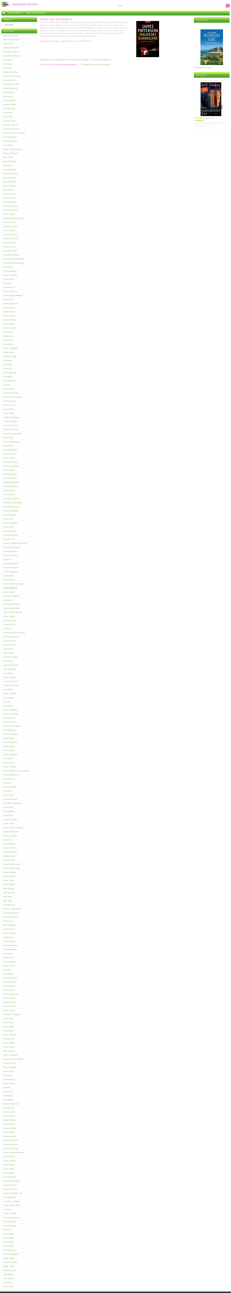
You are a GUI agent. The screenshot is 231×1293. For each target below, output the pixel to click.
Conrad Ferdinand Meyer (13, 263)
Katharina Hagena (10, 734)
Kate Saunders (9, 730)
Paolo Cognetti (9, 982)
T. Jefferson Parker (11, 1201)
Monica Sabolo (9, 933)
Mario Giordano (9, 872)
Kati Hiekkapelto (10, 742)
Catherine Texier (10, 226)
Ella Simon (7, 364)
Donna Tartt (8, 340)
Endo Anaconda (10, 373)
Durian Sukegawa (10, 348)
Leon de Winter (9, 787)
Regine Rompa (9, 1063)
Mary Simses (8, 888)
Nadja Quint (8, 937)
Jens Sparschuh (10, 620)
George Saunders (10, 462)
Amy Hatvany (9, 92)
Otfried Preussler (10, 978)
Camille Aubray (9, 198)
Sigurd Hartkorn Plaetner (13, 1152)
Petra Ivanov (8, 1031)
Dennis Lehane (9, 320)
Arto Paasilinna (9, 137)
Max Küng (7, 901)
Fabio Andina (8, 389)
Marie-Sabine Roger (11, 868)
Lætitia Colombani (11, 832)
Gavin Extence (9, 454)
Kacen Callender (10, 710)
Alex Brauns (8, 60)
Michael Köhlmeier (11, 913)
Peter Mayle (8, 1022)
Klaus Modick (9, 763)
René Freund (8, 1071)
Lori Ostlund (8, 807)
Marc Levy (7, 840)
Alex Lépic (7, 68)
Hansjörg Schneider (11, 507)
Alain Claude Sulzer (11, 39)
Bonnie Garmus (9, 186)
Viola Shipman (9, 1250)
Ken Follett (7, 758)
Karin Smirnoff (9, 718)
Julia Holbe (8, 706)
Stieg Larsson (9, 1173)
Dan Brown (8, 267)
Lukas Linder (8, 823)
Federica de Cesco (11, 393)
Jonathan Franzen (11, 685)
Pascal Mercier (9, 986)
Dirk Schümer (9, 324)
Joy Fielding (8, 698)
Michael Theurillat (10, 917)
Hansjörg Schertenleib (12, 503)
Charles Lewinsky (10, 238)
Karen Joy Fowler (10, 714)
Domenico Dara (9, 328)
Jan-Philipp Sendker (12, 604)
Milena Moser (9, 929)
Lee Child (7, 783)
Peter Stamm (8, 1027)
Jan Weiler (7, 600)
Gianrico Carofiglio (11, 466)
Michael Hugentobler (12, 909)
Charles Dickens (10, 234)
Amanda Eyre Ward (11, 84)
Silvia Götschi (9, 1157)
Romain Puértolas (10, 1104)
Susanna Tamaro (10, 1185)
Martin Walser (9, 884)
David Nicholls (9, 312)
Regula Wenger (9, 1067)
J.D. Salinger (8, 576)
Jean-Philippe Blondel (12, 612)
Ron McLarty (8, 1108)
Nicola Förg (8, 957)
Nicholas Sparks (10, 949)
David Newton (9, 308)
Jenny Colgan (9, 616)
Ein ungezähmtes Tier (204, 118)
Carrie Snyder (9, 214)
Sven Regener (9, 1197)
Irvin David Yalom (10, 568)
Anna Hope (8, 113)
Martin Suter (8, 880)
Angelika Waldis (10, 104)
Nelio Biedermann (10, 945)
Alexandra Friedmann (12, 76)
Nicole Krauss (9, 966)
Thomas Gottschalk (11, 1217)
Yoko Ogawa (8, 1278)
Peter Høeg (8, 1018)
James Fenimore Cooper (13, 584)
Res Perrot (7, 1075)
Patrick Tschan (9, 1006)
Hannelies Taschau (11, 498)
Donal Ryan (8, 332)
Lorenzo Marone (10, 799)
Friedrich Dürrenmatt (12, 433)
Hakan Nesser (9, 490)
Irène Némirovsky (10, 563)
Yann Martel (8, 1274)
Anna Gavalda (9, 109)
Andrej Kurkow (9, 100)
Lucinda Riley (9, 811)
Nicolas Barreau (10, 962)
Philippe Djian (9, 1039)
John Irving (8, 661)
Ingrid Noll (7, 559)
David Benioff (9, 287)
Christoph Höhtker (11, 255)
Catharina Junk (9, 222)
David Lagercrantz (11, 303)
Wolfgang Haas (9, 1270)
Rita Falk (7, 1087)
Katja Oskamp (9, 746)
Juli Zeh (6, 702)
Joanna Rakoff (9, 645)
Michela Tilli (8, 921)
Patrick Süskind (9, 1002)
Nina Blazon (8, 974)
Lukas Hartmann (10, 819)
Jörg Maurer (8, 689)
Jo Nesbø (7, 628)
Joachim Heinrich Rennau (14, 633)
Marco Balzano (9, 844)
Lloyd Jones (8, 795)
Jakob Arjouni (9, 580)
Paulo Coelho (9, 1010)
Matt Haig (7, 897)
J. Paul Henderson (11, 572)
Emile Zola (7, 368)
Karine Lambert (9, 722)
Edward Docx (8, 352)
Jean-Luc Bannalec (11, 608)
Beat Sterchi (8, 165)
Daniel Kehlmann (10, 275)
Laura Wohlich (9, 779)
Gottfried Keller (9, 474)
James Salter (8, 592)
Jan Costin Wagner (11, 596)
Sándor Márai (9, 1132)
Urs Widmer (8, 1242)
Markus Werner (9, 876)
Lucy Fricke (8, 815)
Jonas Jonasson (10, 677)
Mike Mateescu (9, 925)
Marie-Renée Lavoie (11, 864)
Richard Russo (9, 1079)
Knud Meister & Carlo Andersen (16, 771)
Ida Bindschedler (10, 551)
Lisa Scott (7, 791)
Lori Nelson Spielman (12, 803)
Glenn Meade (9, 470)
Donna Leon (8, 336)
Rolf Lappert (8, 1100)
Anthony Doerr (9, 121)
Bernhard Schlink (10, 174)
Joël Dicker (8, 649)
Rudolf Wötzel (9, 1124)
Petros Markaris (10, 1035)
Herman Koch (9, 539)
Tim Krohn (7, 1230)
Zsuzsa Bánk (8, 1287)
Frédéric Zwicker (10, 421)
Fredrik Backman (10, 425)
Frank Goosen (9, 405)
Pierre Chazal (9, 1043)
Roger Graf (7, 1092)
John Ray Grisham (11, 665)
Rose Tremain (9, 1116)
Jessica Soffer (9, 624)
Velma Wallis (8, 1246)
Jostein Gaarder (10, 693)
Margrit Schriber (10, 852)
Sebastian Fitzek (10, 1144)
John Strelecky (9, 669)
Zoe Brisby (7, 1282)
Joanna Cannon (10, 641)
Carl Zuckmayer (10, 202)
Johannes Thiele (10, 657)
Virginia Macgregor (11, 1254)
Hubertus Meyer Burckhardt (15, 543)
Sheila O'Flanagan (10, 1148)
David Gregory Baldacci (13, 295)
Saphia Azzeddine (11, 1140)
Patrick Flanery (9, 998)
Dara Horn (7, 283)
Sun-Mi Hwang (9, 1177)
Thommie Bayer (10, 1226)
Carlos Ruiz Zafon (10, 206)
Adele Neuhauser (10, 35)
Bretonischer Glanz (203, 67)
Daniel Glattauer (10, 271)
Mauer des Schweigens (35, 13)
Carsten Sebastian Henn (13, 218)
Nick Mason (8, 953)
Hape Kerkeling (9, 515)
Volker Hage (8, 1258)
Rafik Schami (8, 1051)
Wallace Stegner (10, 1262)
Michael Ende (9, 905)
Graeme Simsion (10, 478)
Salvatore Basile (10, 1128)
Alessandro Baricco (11, 52)
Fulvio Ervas (8, 438)
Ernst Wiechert (9, 381)
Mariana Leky (9, 860)
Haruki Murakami (10, 523)
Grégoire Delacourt (11, 482)
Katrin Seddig (9, 750)
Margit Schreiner (10, 848)
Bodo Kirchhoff (9, 182)
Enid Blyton (8, 377)
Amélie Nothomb (10, 88)
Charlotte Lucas (10, 247)
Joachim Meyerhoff (11, 637)
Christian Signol (10, 251)
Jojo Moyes (8, 673)
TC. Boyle (7, 1209)
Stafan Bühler (9, 1165)
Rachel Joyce (9, 1047)
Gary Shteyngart (10, 450)
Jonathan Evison (10, 681)
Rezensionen (202, 75)
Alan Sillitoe (8, 44)
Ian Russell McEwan (11, 547)
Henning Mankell (10, 535)
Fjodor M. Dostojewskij (13, 397)
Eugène (6, 385)
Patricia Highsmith (11, 994)
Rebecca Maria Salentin (13, 1059)
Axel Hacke (8, 145)
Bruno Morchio (9, 194)
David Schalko (9, 316)
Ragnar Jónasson (10, 1055)
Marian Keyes (9, 856)
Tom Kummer (8, 1234)
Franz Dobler (8, 409)
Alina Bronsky (9, 80)
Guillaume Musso (10, 486)
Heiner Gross (8, 527)
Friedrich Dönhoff (10, 429)
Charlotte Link (9, 243)
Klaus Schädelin (10, 767)
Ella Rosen (7, 360)
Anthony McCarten (11, 129)
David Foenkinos (10, 291)
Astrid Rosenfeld (10, 141)
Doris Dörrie (8, 344)
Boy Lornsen (8, 190)
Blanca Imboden (10, 178)
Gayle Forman (9, 458)
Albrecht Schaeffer (11, 48)
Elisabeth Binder (10, 356)
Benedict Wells (9, 169)
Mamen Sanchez (10, 836)
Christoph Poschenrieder (13, 259)
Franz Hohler (8, 413)
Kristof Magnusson (11, 775)
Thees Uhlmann (10, 1213)
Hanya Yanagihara (11, 511)
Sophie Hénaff (9, 1161)
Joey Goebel (8, 653)
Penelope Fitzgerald (11, 1014)
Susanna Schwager (11, 1181)
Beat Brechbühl (9, 161)
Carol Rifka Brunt (10, 210)
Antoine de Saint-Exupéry (14, 133)
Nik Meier (7, 970)
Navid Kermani (9, 941)
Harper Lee (8, 519)
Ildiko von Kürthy (10, 555)
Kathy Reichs (8, 738)
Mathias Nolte (9, 892)
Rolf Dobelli (8, 1096)
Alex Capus (8, 64)
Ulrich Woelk (8, 1238)
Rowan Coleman (10, 1120)
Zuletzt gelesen (203, 20)
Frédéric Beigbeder (11, 417)
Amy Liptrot (8, 96)
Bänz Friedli (8, 157)
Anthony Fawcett (10, 125)
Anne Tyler (7, 117)
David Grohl (8, 299)
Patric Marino (9, 990)
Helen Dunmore (10, 531)
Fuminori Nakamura (11, 442)
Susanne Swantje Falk (12, 1193)
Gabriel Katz (8, 446)
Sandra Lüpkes (9, 1136)
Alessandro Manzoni (11, 56)
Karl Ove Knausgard (11, 726)
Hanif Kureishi (9, 494)
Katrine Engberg (10, 754)
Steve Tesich (8, 1169)
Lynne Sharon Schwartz (13, 827)
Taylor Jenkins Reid (11, 1205)
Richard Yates (9, 1083)
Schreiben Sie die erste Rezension (95, 64)
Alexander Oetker (10, 72)
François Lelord (9, 401)
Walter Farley (8, 1266)
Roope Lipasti (9, 1112)
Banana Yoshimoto (11, 153)
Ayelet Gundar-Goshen (13, 149)
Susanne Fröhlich (10, 1189)
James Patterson (14, 13)
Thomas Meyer (9, 1222)
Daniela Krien (9, 279)
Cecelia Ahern (9, 230)
